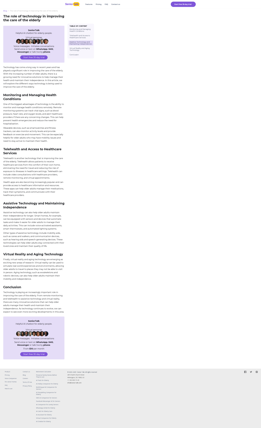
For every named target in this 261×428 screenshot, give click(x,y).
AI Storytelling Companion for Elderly (46, 393)
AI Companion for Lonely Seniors (47, 405)
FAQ (106, 4)
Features (88, 4)
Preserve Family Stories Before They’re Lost (46, 376)
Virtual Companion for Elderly (46, 418)
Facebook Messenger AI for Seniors (48, 401)
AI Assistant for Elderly (44, 415)
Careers (25, 378)
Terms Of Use (27, 382)
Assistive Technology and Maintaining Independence (81, 43)
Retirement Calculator (43, 372)
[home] (73, 4)
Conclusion (74, 55)
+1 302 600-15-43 (73, 380)
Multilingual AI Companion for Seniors (46, 388)
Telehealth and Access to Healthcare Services (80, 36)
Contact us (115, 4)
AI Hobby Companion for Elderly (47, 384)
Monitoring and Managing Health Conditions (80, 30)
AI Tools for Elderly (42, 380)
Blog (5, 11)
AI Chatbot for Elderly (43, 421)
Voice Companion (11, 378)
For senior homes (11, 382)
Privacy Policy (27, 386)
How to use (8, 389)
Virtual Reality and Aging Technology (80, 49)
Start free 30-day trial (34, 57)
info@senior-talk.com (74, 383)
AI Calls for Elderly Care (44, 411)
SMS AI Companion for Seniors (46, 398)
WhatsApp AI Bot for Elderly (45, 408)
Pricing (98, 4)
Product (7, 372)
